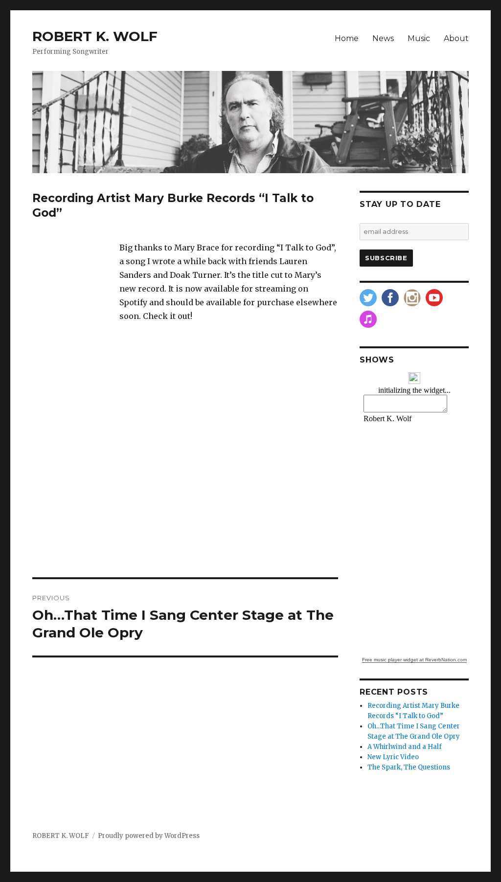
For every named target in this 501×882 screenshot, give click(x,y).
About (456, 38)
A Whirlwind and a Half (404, 747)
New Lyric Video (393, 757)
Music (419, 38)
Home (347, 38)
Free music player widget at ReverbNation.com (414, 659)
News (383, 38)
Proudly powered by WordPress (149, 836)
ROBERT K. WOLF (95, 36)
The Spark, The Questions (408, 767)
